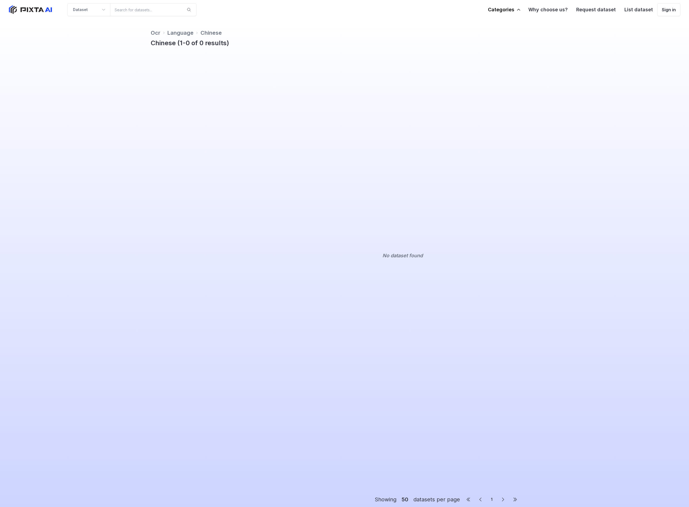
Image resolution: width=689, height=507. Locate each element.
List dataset (638, 9)
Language (180, 33)
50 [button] (405, 499)
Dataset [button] (80, 9)
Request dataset (596, 9)
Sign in (669, 9)
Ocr (155, 33)
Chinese (211, 33)
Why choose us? (548, 9)
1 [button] (492, 499)
